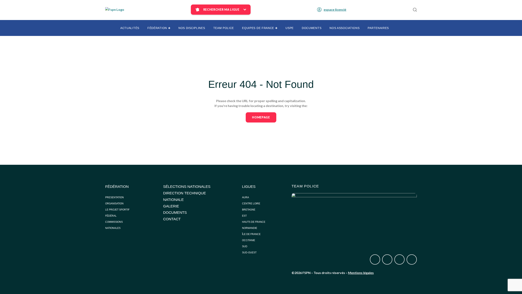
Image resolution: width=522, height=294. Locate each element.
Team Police (223, 28)
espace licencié (335, 9)
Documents (311, 28)
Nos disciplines (191, 28)
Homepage (261, 117)
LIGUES (248, 187)
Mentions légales (361, 273)
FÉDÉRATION (117, 187)
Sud (244, 246)
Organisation (114, 203)
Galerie (171, 206)
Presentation (114, 197)
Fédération (157, 28)
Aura (245, 197)
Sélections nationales (186, 187)
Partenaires (378, 28)
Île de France (251, 234)
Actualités (129, 28)
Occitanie (249, 240)
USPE (289, 28)
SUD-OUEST (249, 252)
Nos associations (344, 28)
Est (244, 215)
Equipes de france (258, 28)
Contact (172, 219)
